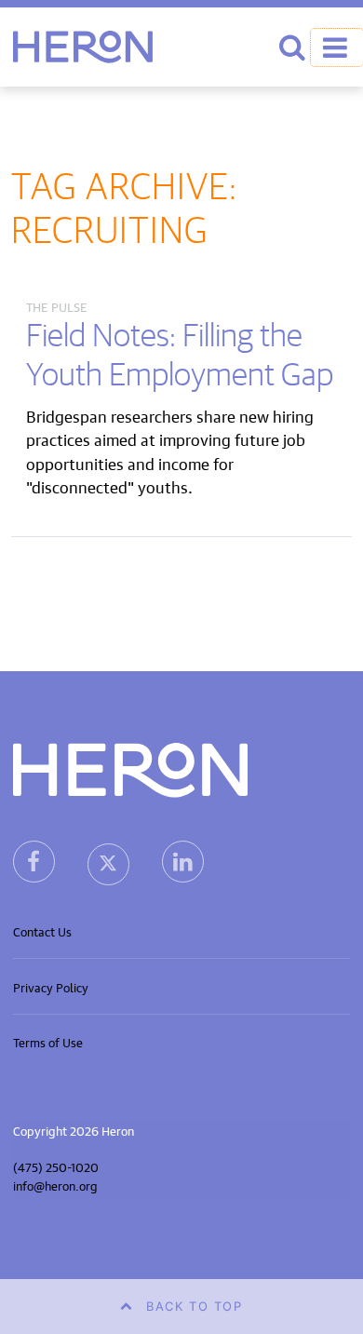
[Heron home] (83, 47)
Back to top (194, 1306)
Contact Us (42, 930)
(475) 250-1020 (56, 1166)
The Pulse (56, 306)
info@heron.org (55, 1184)
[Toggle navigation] (337, 47)
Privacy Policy (50, 986)
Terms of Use (48, 1041)
